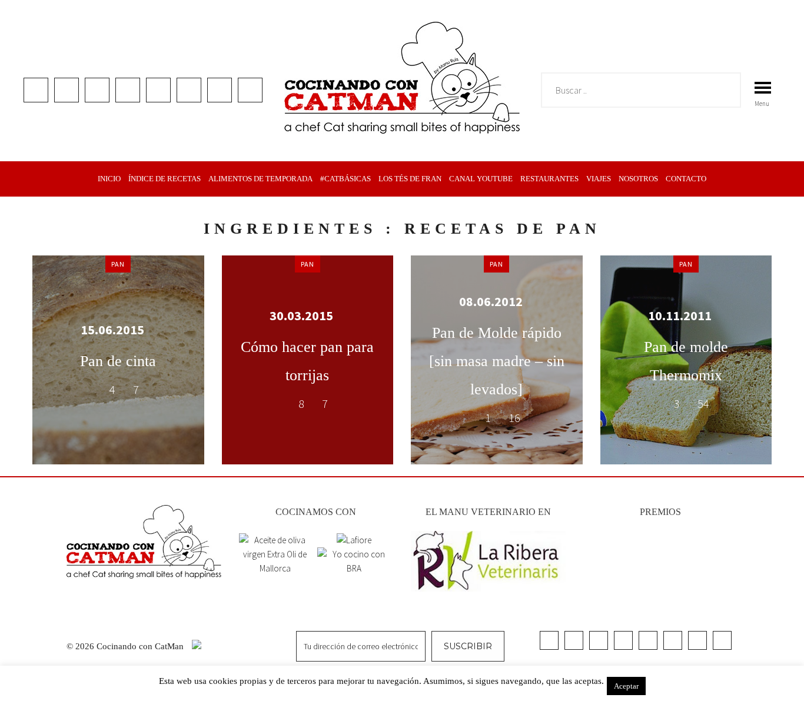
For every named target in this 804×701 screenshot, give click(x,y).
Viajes (598, 178)
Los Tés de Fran (409, 178)
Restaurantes (549, 178)
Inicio (109, 178)
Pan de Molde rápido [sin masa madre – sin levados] (496, 361)
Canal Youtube (481, 178)
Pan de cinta (118, 361)
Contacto (686, 178)
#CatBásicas (345, 178)
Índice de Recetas (164, 178)
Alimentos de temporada (260, 178)
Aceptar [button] (626, 686)
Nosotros (638, 178)
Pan (118, 264)
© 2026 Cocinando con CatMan (126, 646)
